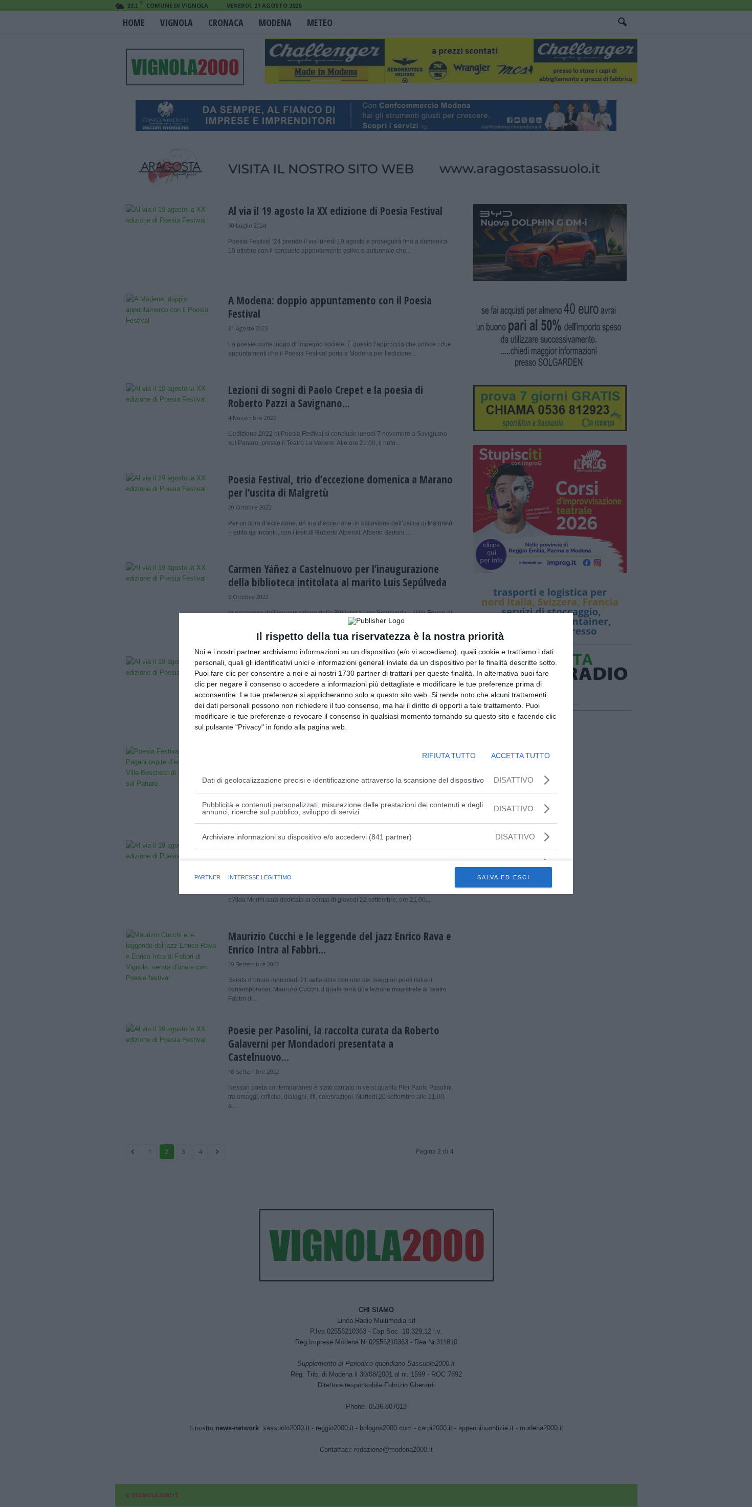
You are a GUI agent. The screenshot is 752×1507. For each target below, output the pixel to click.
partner (207, 877)
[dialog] (376, 753)
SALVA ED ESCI (503, 877)
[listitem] (376, 836)
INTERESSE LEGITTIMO (260, 877)
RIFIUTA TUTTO (449, 755)
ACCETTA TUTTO (520, 755)
